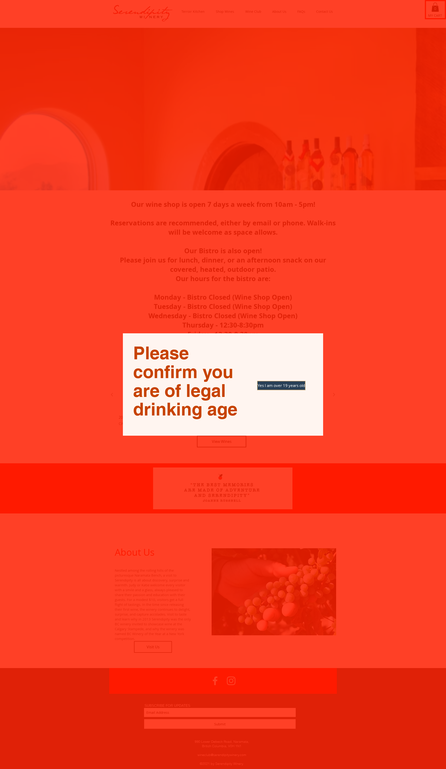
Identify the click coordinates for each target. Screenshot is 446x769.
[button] (273, 385)
